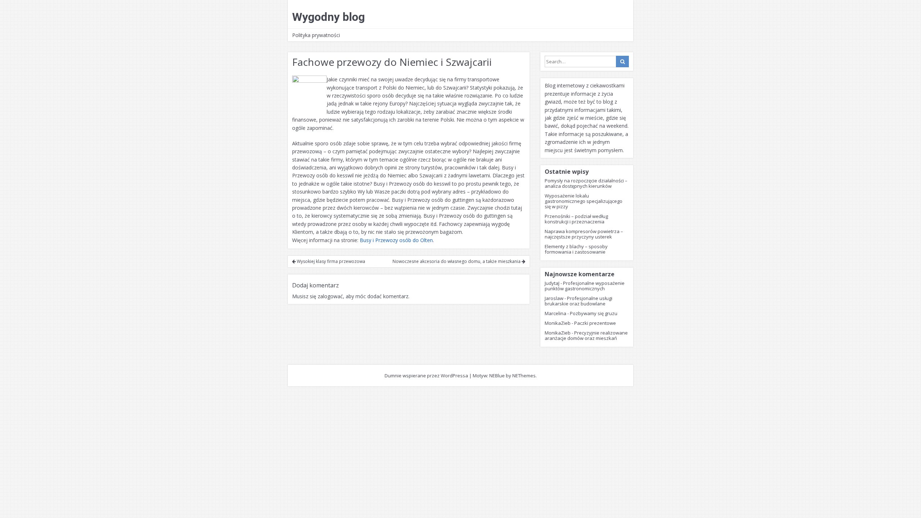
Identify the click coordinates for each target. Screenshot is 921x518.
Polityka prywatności (316, 35)
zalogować (330, 296)
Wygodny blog (328, 17)
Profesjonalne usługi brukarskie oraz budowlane (578, 301)
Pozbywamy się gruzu (593, 313)
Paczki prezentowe (595, 323)
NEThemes (524, 375)
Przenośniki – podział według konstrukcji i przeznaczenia (576, 219)
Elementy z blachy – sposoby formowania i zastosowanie (576, 249)
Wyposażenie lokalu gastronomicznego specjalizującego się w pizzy (583, 201)
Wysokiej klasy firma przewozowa (330, 261)
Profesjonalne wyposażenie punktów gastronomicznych (585, 286)
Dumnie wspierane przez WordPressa (426, 375)
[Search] (622, 61)
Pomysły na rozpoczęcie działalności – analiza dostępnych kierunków (586, 183)
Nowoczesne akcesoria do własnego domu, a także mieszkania (457, 261)
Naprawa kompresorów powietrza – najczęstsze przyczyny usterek (584, 234)
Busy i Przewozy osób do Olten (396, 240)
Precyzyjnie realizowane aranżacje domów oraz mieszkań (586, 335)
